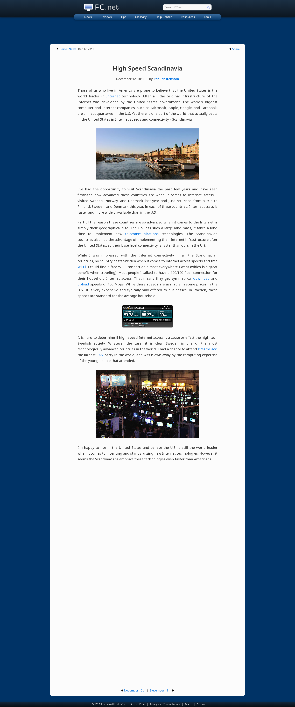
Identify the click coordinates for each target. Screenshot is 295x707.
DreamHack (207, 349)
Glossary (141, 17)
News (88, 17)
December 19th (160, 690)
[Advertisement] (147, 31)
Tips (123, 17)
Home (63, 49)
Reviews (106, 17)
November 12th (134, 690)
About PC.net (138, 704)
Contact (200, 704)
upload (83, 284)
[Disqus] (147, 513)
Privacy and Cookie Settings (165, 704)
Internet (113, 96)
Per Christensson (166, 79)
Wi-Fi (82, 267)
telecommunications (142, 233)
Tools (207, 17)
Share (236, 49)
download (201, 278)
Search (188, 704)
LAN (100, 355)
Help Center (164, 17)
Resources (188, 17)
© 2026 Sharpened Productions (109, 704)
